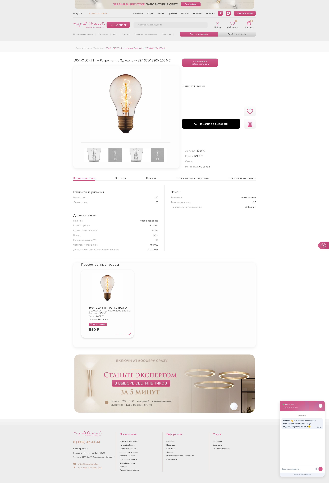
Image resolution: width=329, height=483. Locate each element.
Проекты (172, 13)
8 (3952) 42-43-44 (98, 13)
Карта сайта (171, 459)
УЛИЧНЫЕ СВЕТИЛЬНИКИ (145, 34)
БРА (115, 34)
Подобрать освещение (149, 24)
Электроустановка (199, 34)
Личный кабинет (127, 445)
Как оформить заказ (129, 452)
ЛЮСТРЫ (166, 34)
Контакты (170, 448)
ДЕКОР (125, 34)
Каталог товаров (127, 456)
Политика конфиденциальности (180, 456)
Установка (217, 445)
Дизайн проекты (127, 463)
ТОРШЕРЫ (103, 34)
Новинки (197, 13)
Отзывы (169, 452)
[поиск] (203, 25)
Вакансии (170, 441)
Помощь (210, 13)
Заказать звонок (245, 13)
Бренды (123, 466)
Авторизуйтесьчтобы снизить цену (200, 62)
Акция (160, 13)
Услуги (150, 13)
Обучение (217, 441)
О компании (137, 13)
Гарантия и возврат (128, 448)
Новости (185, 13)
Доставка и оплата (128, 459)
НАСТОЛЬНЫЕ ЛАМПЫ (83, 34)
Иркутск (77, 13)
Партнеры (170, 445)
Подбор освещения (237, 34)
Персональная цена (99, 324)
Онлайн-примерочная (129, 470)
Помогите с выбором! (213, 123)
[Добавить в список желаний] (250, 111)
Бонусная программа (129, 441)
